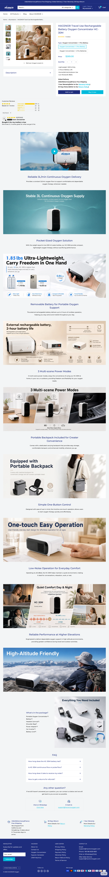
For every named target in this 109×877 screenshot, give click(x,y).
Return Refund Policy (62, 857)
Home (5, 14)
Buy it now (92, 92)
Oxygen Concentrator (38, 852)
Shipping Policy (60, 849)
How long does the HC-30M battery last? (44, 761)
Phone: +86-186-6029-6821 (88, 851)
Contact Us (35, 849)
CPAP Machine (36, 857)
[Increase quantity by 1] (76, 62)
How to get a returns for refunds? (41, 779)
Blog (25, 14)
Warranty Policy (89, 826)
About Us (34, 847)
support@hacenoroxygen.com (68, 807)
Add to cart (69, 92)
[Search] (77, 7)
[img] (11, 117)
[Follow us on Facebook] (39, 871)
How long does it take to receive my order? (45, 773)
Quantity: (61, 62)
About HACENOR (35, 14)
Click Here (40, 807)
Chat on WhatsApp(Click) (88, 854)
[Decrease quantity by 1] (67, 62)
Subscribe (9, 859)
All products (12, 19)
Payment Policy (60, 852)
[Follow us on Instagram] (42, 871)
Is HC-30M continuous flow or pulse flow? (45, 767)
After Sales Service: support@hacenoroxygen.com (88, 858)
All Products (14, 14)
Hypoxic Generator (37, 855)
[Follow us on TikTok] (48, 871)
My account (87, 8)
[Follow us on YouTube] (45, 871)
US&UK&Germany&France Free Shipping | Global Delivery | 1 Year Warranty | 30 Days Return (54, 1)
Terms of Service (60, 860)
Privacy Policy (60, 847)
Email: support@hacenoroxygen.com (88, 848)
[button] (21, 103)
